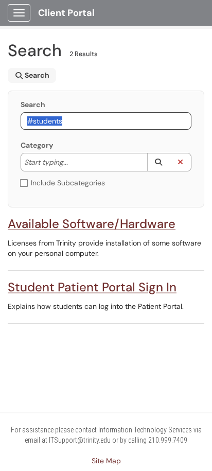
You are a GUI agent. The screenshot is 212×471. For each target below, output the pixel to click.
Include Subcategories (68, 182)
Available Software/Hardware (91, 224)
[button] (158, 162)
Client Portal (66, 13)
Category (37, 145)
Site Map (106, 460)
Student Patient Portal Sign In (92, 287)
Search (33, 104)
